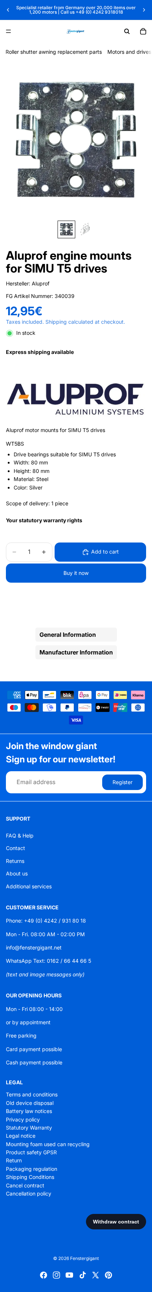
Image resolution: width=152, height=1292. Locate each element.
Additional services (29, 886)
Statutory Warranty (29, 1127)
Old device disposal (29, 1102)
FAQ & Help (20, 835)
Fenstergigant (84, 1258)
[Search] (127, 31)
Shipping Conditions (30, 1177)
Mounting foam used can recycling (48, 1144)
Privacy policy (23, 1119)
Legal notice (20, 1136)
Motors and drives (129, 52)
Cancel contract (25, 1185)
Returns (15, 860)
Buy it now (76, 573)
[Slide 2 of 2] (85, 229)
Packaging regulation (31, 1168)
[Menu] (8, 31)
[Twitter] (95, 1275)
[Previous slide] (8, 10)
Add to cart (105, 551)
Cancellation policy (28, 1193)
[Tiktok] (82, 1275)
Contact (15, 848)
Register (122, 782)
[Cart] (143, 31)
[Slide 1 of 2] (66, 229)
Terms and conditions (32, 1094)
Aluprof (40, 283)
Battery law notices (29, 1111)
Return (14, 1160)
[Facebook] (43, 1275)
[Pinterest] (108, 1275)
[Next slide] (144, 10)
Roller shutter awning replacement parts (54, 52)
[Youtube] (69, 1275)
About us (17, 873)
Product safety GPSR (31, 1152)
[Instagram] (56, 1275)
